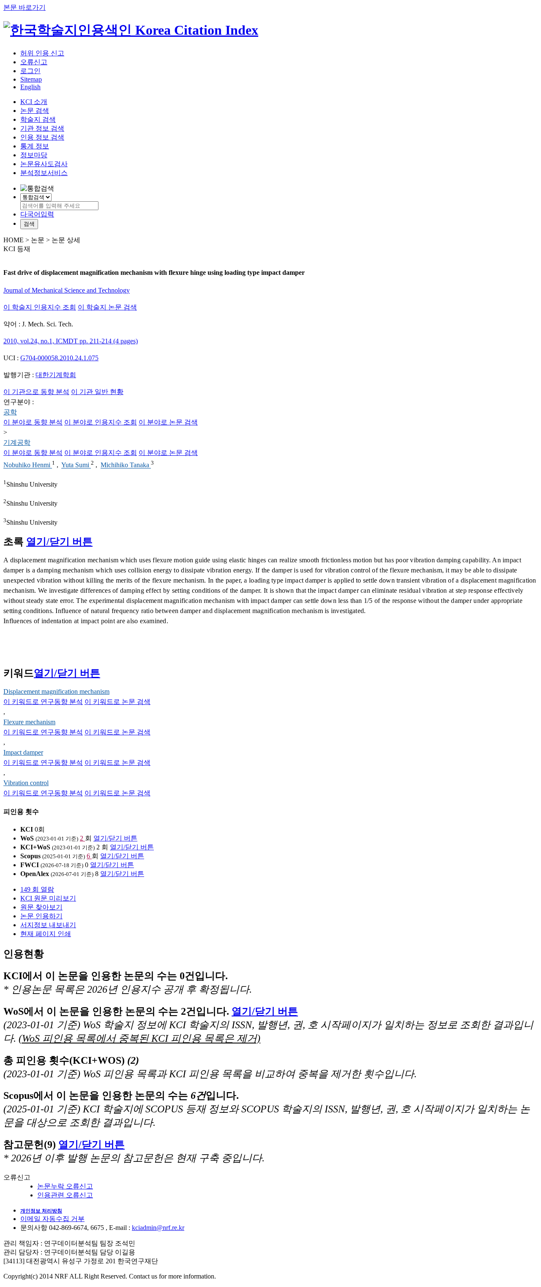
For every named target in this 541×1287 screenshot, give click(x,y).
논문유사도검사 (44, 163)
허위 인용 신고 (42, 53)
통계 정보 (34, 146)
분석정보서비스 (44, 172)
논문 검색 (34, 110)
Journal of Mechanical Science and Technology (66, 290)
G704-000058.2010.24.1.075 (59, 357)
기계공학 (16, 442)
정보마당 (33, 155)
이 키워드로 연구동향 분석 (43, 701)
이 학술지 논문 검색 (107, 307)
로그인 (30, 70)
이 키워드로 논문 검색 (117, 701)
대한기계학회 (56, 374)
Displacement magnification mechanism (56, 691)
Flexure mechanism (29, 722)
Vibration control (26, 782)
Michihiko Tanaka (126, 465)
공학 (10, 412)
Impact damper (23, 752)
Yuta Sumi (76, 465)
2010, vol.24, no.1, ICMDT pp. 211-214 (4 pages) (70, 341)
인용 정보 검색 (42, 137)
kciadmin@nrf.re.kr (158, 1227)
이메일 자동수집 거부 (52, 1218)
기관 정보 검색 (42, 128)
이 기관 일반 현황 (97, 391)
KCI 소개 (33, 101)
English (30, 86)
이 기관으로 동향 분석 (36, 391)
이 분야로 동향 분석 (33, 422)
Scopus (30, 856)
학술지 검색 (38, 119)
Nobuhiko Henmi (27, 465)
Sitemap (31, 79)
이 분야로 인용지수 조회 (100, 422)
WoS (27, 838)
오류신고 (33, 62)
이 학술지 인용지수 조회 (39, 307)
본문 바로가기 (24, 7)
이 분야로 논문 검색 (168, 422)
